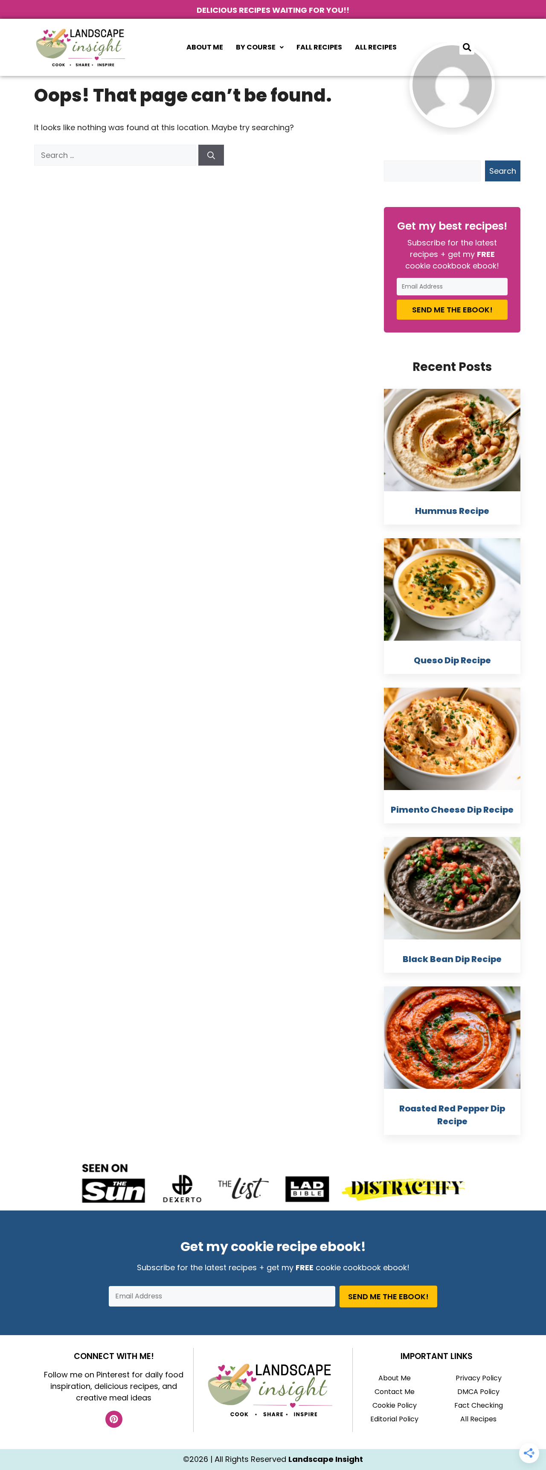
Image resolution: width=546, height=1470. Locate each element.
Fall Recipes (319, 47)
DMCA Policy (478, 1392)
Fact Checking (478, 1405)
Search (502, 171)
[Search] (211, 155)
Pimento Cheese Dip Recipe (452, 810)
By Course (256, 47)
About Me (204, 47)
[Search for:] (116, 155)
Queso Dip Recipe (452, 660)
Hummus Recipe (452, 511)
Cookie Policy (394, 1405)
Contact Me (395, 1392)
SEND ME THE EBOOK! (452, 309)
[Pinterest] (113, 1419)
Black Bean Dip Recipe (452, 959)
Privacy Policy (479, 1378)
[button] (259, 47)
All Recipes (376, 47)
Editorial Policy (394, 1419)
